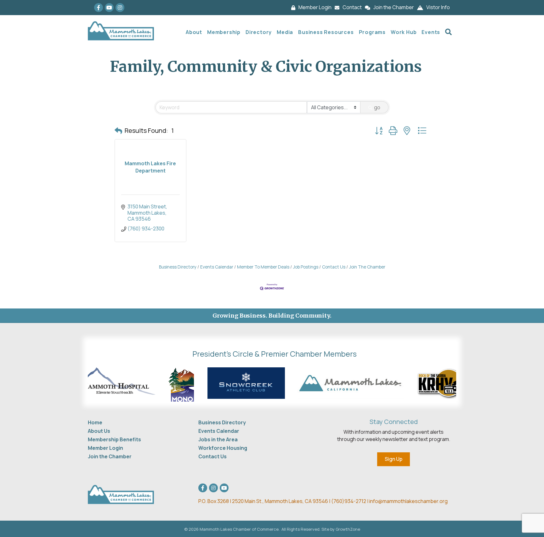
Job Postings (305, 267)
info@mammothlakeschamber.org (408, 501)
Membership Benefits (114, 439)
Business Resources (326, 32)
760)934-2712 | (351, 501)
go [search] (377, 107)
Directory (259, 32)
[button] (118, 130)
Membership (224, 32)
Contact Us (333, 267)
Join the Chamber (110, 456)
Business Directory (177, 267)
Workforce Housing (222, 447)
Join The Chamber (367, 267)
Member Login (105, 447)
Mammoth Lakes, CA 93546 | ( (265, 501)
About (194, 32)
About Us (99, 430)
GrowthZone (348, 529)
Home (95, 422)
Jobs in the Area (218, 439)
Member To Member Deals (263, 267)
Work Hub (403, 32)
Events (431, 32)
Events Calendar (216, 267)
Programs (372, 32)
